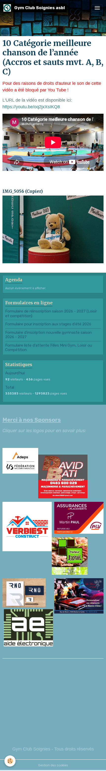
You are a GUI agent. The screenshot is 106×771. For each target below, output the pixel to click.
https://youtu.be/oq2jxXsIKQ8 (31, 106)
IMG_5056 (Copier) (22, 191)
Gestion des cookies (53, 765)
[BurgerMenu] (97, 8)
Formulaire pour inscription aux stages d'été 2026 (48, 324)
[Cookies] (10, 761)
